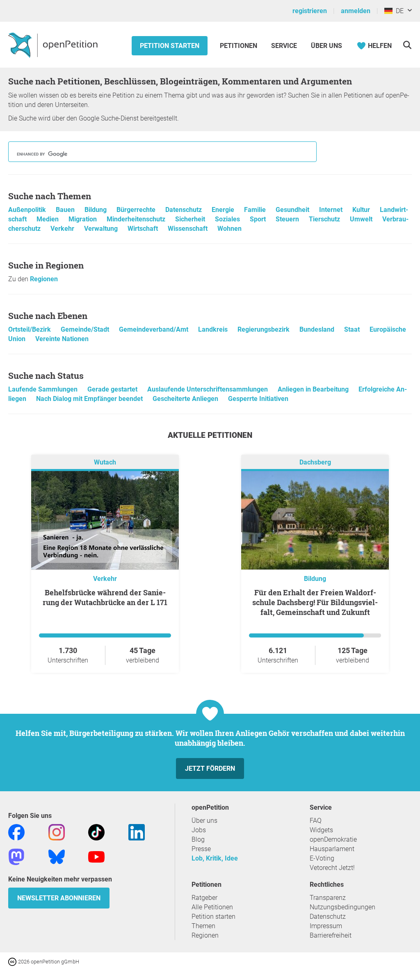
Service (284, 46)
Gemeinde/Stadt (86, 329)
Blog (198, 839)
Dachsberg (315, 462)
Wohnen (229, 228)
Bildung (96, 210)
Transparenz (328, 898)
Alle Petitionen (212, 907)
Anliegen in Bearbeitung (314, 389)
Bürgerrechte (136, 210)
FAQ (316, 820)
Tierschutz (325, 219)
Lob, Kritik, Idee (215, 858)
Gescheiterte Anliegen (186, 399)
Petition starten (169, 46)
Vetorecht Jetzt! (332, 868)
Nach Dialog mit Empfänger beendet (90, 399)
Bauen (66, 210)
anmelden (355, 11)
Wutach (105, 462)
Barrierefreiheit (331, 935)
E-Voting (322, 858)
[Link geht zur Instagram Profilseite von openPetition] (56, 832)
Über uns (204, 820)
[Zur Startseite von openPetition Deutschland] (54, 44)
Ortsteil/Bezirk (30, 329)
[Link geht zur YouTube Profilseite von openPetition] (96, 856)
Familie (255, 210)
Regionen (44, 279)
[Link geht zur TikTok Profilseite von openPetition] (96, 832)
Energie (224, 210)
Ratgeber (204, 898)
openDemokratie (333, 839)
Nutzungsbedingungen (342, 907)
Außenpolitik (28, 210)
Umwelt (362, 219)
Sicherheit (191, 219)
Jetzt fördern (210, 768)
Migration (83, 219)
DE (398, 11)
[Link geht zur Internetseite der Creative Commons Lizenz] (13, 961)
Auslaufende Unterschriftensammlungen (208, 389)
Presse (201, 849)
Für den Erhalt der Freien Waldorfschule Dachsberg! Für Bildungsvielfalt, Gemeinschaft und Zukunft (315, 602)
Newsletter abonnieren (58, 898)
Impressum (326, 926)
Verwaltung (101, 228)
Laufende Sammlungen (43, 389)
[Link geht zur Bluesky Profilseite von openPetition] (56, 856)
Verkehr (63, 228)
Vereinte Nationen (62, 339)
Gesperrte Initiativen (258, 399)
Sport (258, 219)
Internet (331, 210)
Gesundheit (293, 210)
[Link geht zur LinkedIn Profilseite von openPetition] (136, 832)
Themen (203, 926)
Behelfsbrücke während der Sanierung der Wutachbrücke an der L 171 (105, 597)
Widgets (321, 830)
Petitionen (239, 46)
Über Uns (326, 46)
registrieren (309, 11)
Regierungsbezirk (264, 329)
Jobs (199, 830)
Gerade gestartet (113, 389)
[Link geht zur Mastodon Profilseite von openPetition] (16, 856)
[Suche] (407, 45)
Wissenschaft (188, 228)
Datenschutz (184, 210)
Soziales (228, 219)
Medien (48, 219)
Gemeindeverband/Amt (154, 329)
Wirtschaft (144, 228)
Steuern (288, 219)
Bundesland (317, 329)
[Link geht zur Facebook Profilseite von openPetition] (16, 832)
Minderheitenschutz (137, 219)
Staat (352, 329)
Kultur (362, 210)
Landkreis (213, 329)
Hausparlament (332, 849)
